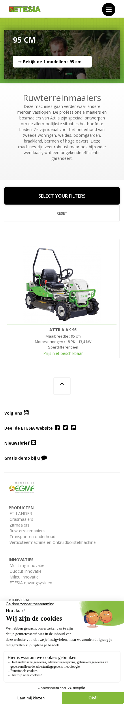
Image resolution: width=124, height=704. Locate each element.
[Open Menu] (108, 9)
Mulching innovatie (27, 565)
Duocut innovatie (26, 571)
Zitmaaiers (19, 525)
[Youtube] (26, 413)
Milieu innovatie (24, 577)
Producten (21, 507)
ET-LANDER (21, 513)
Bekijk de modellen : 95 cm (52, 61)
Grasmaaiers (21, 519)
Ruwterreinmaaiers (27, 530)
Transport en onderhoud (32, 536)
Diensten (19, 600)
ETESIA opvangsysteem (32, 582)
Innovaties (21, 559)
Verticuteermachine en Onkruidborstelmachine (53, 542)
